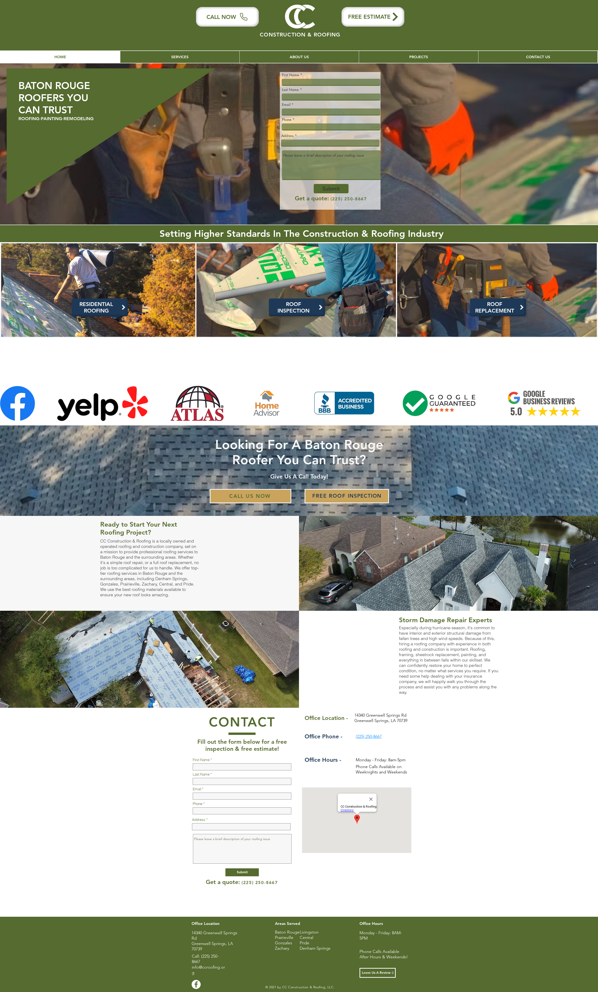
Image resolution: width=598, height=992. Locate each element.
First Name (290, 75)
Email (286, 104)
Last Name (290, 89)
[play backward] (6, 403)
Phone (286, 119)
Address (287, 135)
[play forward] (592, 403)
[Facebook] (196, 984)
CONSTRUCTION (283, 34)
